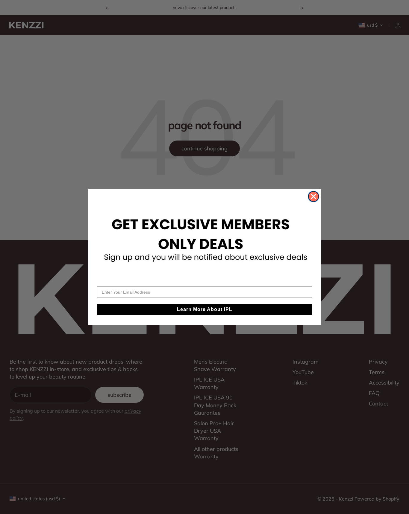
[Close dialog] (313, 196)
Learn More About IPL (204, 309)
